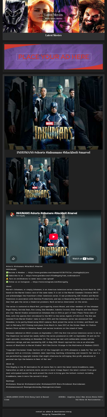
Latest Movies (53, 15)
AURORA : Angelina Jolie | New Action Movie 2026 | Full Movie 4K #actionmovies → (80, 398)
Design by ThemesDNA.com (53, 414)
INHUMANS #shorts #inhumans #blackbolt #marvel (53, 153)
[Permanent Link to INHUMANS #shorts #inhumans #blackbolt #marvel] (53, 113)
